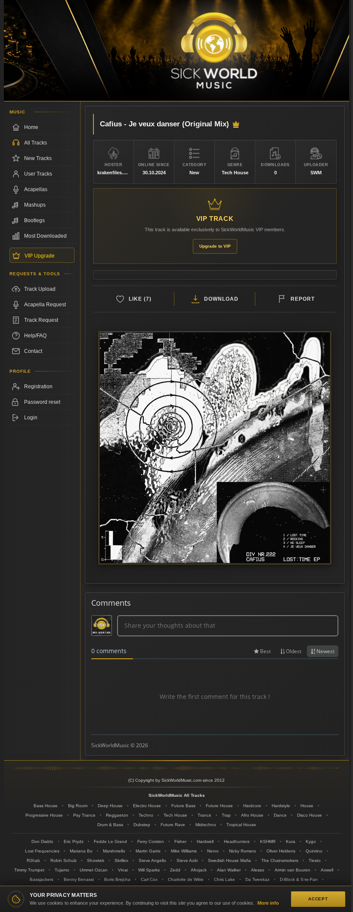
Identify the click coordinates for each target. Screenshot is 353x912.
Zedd (175, 870)
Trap (226, 815)
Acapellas (35, 189)
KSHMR (268, 841)
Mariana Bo (81, 851)
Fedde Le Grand (110, 841)
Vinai (123, 870)
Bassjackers (41, 879)
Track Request (41, 320)
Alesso (257, 870)
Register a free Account (42, 386)
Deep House (110, 805)
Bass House (46, 805)
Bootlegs (34, 220)
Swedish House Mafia (229, 860)
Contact (33, 351)
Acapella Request (45, 305)
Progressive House (44, 815)
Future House (219, 805)
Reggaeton (117, 815)
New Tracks (38, 158)
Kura (290, 841)
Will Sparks (149, 870)
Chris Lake (224, 879)
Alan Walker (229, 870)
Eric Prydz (74, 841)
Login (30, 418)
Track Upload (40, 289)
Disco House (309, 815)
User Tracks (38, 174)
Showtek (95, 860)
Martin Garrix (148, 851)
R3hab (33, 860)
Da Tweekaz (257, 879)
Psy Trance (84, 815)
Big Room (77, 805)
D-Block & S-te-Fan (299, 879)
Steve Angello (152, 860)
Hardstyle (281, 805)
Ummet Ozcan (94, 870)
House (306, 805)
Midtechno (205, 824)
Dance (280, 815)
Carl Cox (149, 879)
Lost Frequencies (42, 851)
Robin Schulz (63, 860)
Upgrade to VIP (215, 246)
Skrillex (121, 860)
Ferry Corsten (150, 841)
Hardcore (252, 805)
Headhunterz (237, 841)
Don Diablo (42, 841)
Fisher (180, 841)
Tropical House (241, 824)
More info (268, 903)
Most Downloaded (45, 236)
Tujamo (62, 870)
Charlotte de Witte (186, 879)
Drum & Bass (110, 824)
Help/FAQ (35, 336)
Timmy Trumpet (29, 870)
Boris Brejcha (117, 879)
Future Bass (183, 805)
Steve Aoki (187, 860)
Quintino (314, 851)
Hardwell (205, 841)
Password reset (42, 402)
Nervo (213, 851)
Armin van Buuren (292, 870)
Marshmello (114, 851)
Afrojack (199, 870)
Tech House (175, 815)
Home (31, 127)
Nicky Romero (242, 851)
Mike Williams (184, 851)
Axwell (327, 870)
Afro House (252, 815)
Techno (146, 815)
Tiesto (315, 860)
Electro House (147, 805)
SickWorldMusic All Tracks (177, 795)
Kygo (311, 841)
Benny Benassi (79, 879)
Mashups (35, 205)
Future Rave (173, 824)
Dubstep (141, 824)
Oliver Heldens (280, 851)
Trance (204, 815)
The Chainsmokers (279, 860)
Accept (318, 898)
